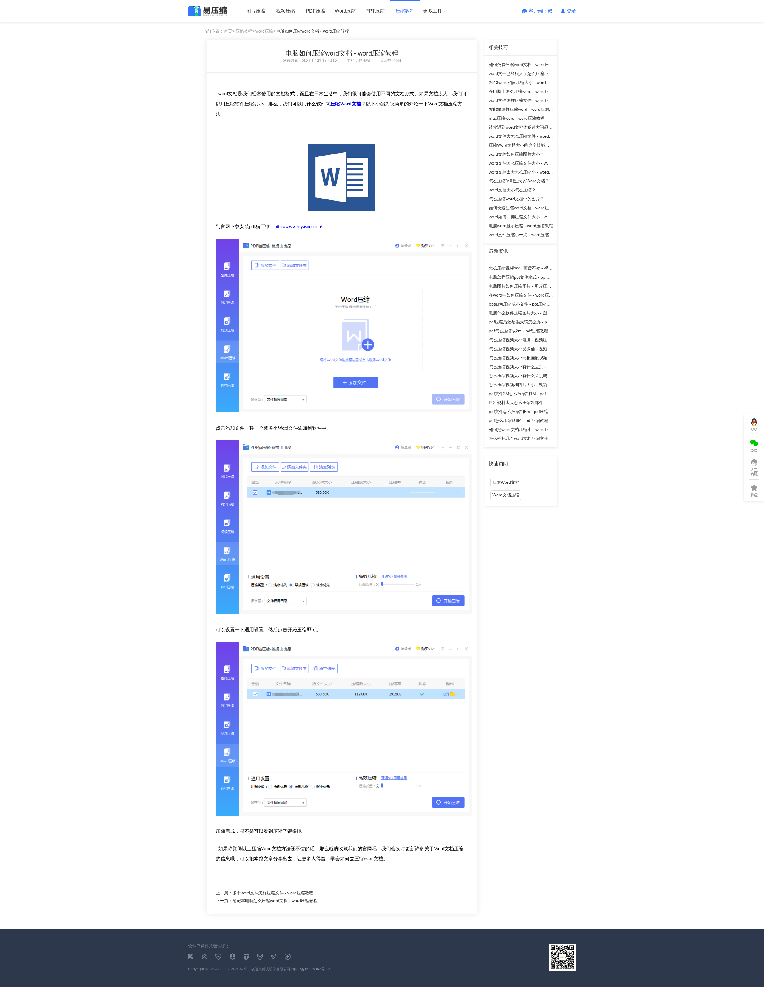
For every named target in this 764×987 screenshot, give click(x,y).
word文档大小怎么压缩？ (512, 190)
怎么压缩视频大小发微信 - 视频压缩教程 (520, 349)
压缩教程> (245, 31)
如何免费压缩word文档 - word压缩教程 (521, 65)
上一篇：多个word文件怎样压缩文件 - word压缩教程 (264, 893)
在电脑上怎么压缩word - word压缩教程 (521, 92)
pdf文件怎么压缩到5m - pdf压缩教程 (520, 412)
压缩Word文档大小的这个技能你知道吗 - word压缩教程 (519, 146)
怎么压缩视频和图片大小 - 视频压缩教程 (520, 385)
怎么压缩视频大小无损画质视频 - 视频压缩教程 (519, 358)
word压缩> (265, 31)
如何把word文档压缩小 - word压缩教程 (521, 430)
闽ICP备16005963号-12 (310, 969)
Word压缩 (345, 10)
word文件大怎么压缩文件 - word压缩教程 (521, 137)
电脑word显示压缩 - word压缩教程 (521, 225)
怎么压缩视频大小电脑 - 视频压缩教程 (520, 340)
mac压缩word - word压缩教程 (516, 118)
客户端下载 (540, 10)
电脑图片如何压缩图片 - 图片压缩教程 (520, 287)
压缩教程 (405, 10)
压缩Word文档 (505, 482)
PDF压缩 (315, 10)
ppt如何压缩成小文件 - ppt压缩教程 (520, 305)
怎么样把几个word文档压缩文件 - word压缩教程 (520, 439)
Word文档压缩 (505, 494)
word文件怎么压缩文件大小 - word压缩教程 (521, 164)
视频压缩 (285, 10)
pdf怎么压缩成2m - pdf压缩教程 (518, 331)
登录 (571, 10)
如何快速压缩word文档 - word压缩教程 (521, 208)
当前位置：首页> (219, 31)
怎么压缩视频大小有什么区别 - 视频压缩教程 (520, 367)
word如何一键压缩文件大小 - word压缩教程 (521, 217)
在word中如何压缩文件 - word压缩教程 (521, 296)
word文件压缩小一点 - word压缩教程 (521, 235)
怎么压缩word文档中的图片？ (516, 199)
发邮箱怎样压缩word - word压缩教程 (521, 110)
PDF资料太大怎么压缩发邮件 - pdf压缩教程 (521, 403)
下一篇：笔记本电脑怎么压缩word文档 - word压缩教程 (267, 900)
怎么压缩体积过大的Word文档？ (519, 181)
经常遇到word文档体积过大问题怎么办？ (520, 128)
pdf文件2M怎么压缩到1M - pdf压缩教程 (519, 394)
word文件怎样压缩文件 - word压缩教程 (521, 101)
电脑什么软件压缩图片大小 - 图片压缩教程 (520, 314)
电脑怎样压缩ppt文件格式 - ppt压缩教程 (520, 278)
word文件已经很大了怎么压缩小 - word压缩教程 (520, 74)
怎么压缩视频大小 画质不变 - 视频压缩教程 (520, 269)
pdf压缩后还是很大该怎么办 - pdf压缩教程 (520, 323)
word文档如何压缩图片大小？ (516, 154)
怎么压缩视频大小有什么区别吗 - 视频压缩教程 (519, 376)
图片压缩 (255, 10)
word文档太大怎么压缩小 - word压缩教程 (521, 173)
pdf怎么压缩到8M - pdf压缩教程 (518, 420)
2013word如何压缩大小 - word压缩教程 (519, 83)
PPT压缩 (375, 10)
